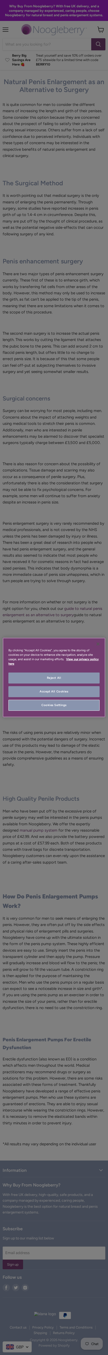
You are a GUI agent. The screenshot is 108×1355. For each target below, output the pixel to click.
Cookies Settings (54, 705)
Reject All (54, 678)
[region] (54, 677)
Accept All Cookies (54, 691)
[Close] (98, 644)
